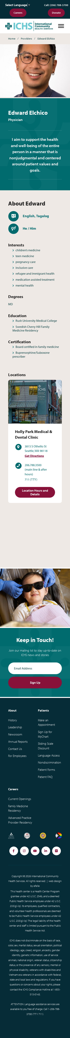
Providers (26, 38)
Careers (18, 12)
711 (27, 479)
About (12, 710)
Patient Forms (46, 770)
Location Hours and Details (35, 492)
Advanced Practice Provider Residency (20, 820)
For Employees (17, 756)
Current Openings (19, 799)
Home (11, 38)
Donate (56, 12)
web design (55, 881)
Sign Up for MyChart (45, 734)
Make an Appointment (46, 722)
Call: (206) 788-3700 (56, 5)
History (12, 720)
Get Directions (34, 456)
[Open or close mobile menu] (61, 26)
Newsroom (15, 734)
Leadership (15, 727)
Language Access (49, 755)
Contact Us (15, 749)
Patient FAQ (45, 777)
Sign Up (35, 682)
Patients (43, 710)
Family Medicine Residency (18, 808)
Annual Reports (18, 741)
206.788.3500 (33, 465)
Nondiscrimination (49, 762)
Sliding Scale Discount (45, 746)
